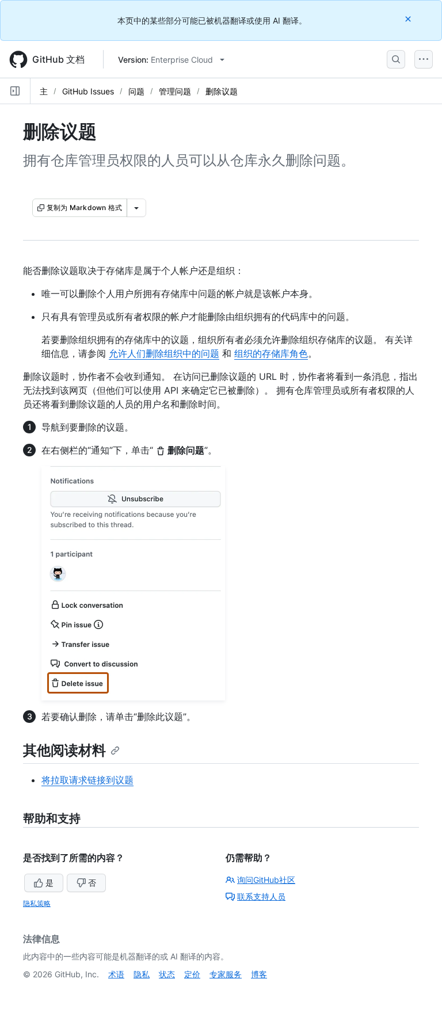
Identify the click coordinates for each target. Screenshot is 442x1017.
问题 (136, 91)
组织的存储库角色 (271, 353)
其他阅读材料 (64, 750)
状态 (167, 974)
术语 (116, 974)
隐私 (142, 974)
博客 (259, 974)
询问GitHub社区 (266, 880)
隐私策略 (37, 903)
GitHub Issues (88, 91)
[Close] (409, 18)
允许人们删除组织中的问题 (164, 353)
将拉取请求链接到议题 (87, 780)
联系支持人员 (261, 896)
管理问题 (175, 91)
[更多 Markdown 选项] (136, 208)
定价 (192, 974)
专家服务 (225, 974)
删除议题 (221, 91)
